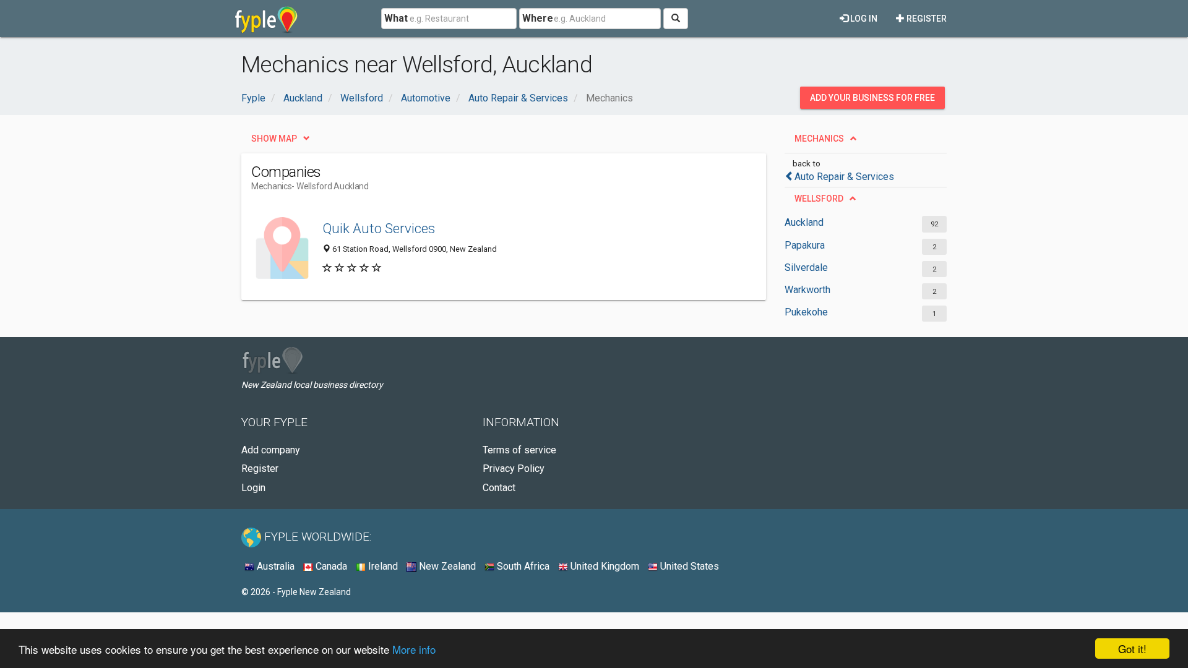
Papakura (805, 245)
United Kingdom (603, 566)
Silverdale (806, 267)
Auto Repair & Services (844, 176)
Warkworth (807, 290)
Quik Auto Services (378, 228)
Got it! (1132, 648)
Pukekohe (806, 312)
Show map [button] (274, 138)
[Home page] (266, 18)
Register (926, 19)
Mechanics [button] (819, 138)
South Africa (521, 566)
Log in (862, 19)
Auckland (804, 222)
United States (688, 566)
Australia (274, 566)
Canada (330, 566)
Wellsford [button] (818, 198)
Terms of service (519, 450)
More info (414, 649)
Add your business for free (872, 98)
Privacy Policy (513, 468)
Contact (499, 488)
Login (253, 488)
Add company (270, 450)
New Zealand (446, 566)
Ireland (382, 566)
